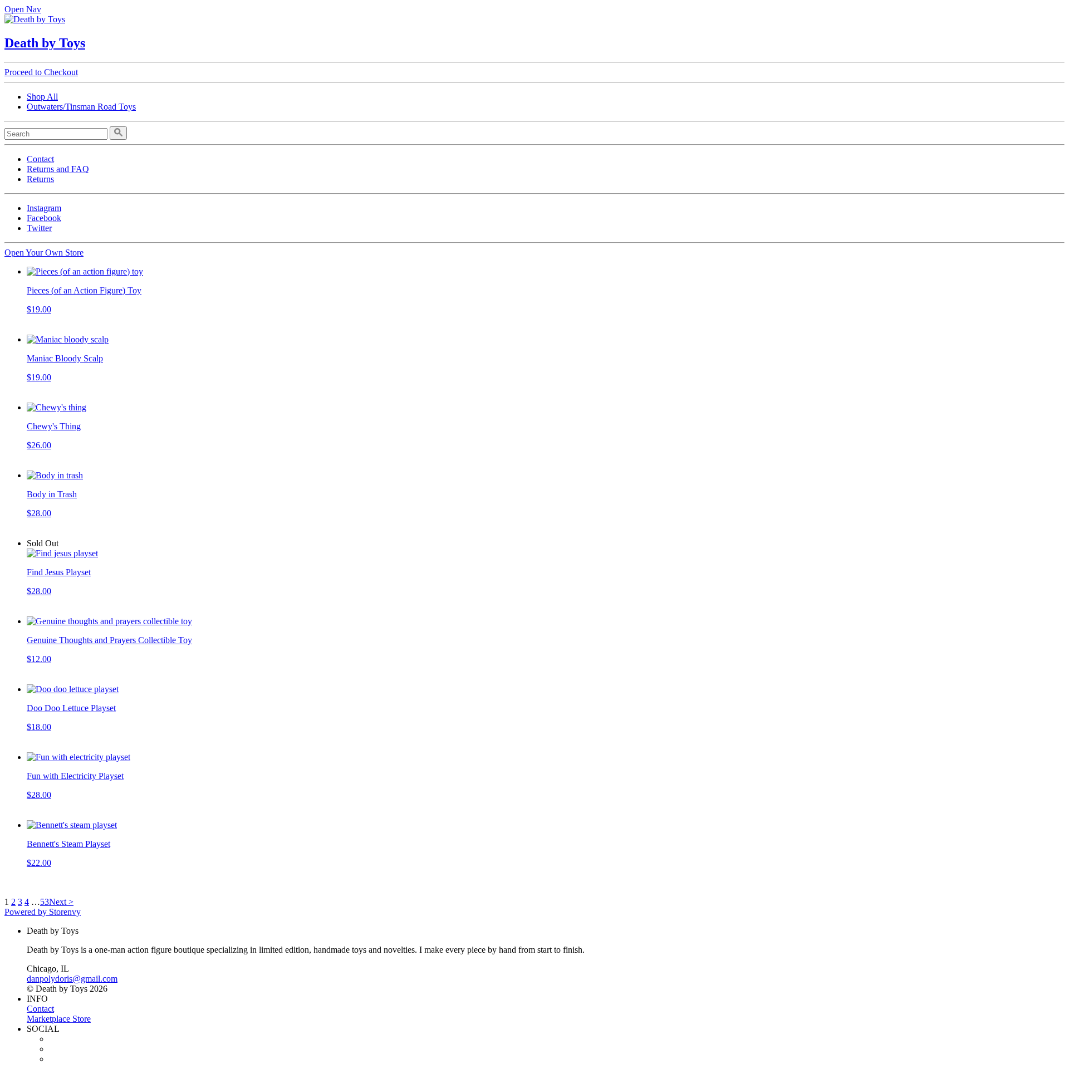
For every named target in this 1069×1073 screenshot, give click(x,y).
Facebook (44, 218)
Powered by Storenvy (42, 912)
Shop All (42, 96)
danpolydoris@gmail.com (72, 978)
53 (44, 902)
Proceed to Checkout (41, 72)
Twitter (39, 228)
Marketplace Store (59, 1018)
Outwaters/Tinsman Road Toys (81, 106)
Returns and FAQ (58, 169)
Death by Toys (44, 43)
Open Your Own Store (44, 252)
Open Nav (22, 9)
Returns (40, 179)
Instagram (44, 208)
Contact (40, 159)
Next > (61, 902)
